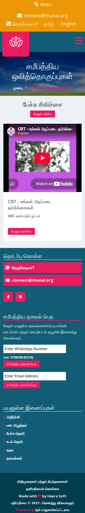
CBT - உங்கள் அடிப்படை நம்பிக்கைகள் (30, 204)
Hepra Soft (56, 496)
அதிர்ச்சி (13, 416)
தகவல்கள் (14, 458)
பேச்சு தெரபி (16, 433)
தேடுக (45, 4)
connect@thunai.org (46, 15)
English (69, 24)
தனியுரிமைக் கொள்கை (42, 488)
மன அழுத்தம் (17, 425)
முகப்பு (18, 87)
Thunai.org (24, 509)
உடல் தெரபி (15, 441)
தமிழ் (48, 24)
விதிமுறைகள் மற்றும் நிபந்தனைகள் (42, 481)
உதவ (10, 449)
